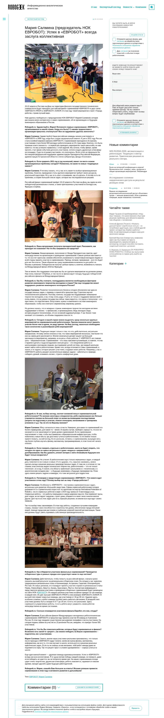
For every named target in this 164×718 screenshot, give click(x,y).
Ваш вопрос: (117, 90)
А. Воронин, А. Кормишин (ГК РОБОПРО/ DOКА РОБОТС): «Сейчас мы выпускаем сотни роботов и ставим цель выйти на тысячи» (126, 253)
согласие (120, 41)
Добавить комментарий (88, 687)
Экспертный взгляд (110, 7)
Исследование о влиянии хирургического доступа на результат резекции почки (127, 180)
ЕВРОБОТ (42, 592)
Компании (141, 7)
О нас (94, 7)
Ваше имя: (116, 73)
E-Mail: (115, 82)
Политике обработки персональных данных (51, 711)
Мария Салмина (45, 677)
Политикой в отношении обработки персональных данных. (126, 127)
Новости (127, 7)
